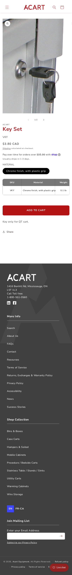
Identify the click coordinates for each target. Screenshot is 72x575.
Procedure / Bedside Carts (22, 462)
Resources (13, 359)
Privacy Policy (15, 383)
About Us (12, 336)
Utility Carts (14, 478)
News (10, 399)
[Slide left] (28, 120)
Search (11, 328)
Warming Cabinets (18, 486)
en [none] (10, 508)
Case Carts (13, 439)
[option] (20, 508)
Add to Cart (36, 210)
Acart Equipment (21, 561)
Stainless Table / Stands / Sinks (26, 470)
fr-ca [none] (20, 508)
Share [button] (10, 232)
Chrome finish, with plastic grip (26, 171)
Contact (11, 351)
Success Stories (16, 407)
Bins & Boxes (15, 431)
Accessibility (14, 391)
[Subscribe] (61, 536)
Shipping (7, 148)
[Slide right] (44, 120)
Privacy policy (18, 567)
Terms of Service (17, 367)
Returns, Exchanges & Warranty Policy (30, 375)
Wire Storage (15, 494)
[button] (7, 7)
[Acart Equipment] (8, 303)
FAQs (10, 343)
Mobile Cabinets (16, 455)
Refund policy (62, 561)
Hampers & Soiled (18, 447)
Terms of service (37, 567)
